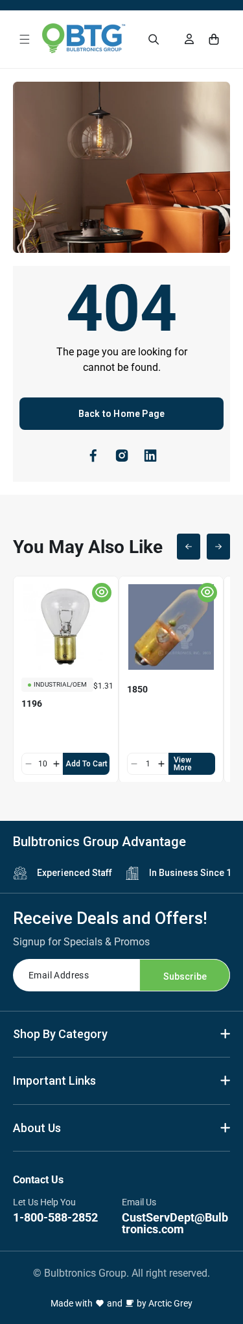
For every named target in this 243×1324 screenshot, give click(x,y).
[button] (24, 39)
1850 (137, 689)
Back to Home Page (121, 413)
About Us (37, 1128)
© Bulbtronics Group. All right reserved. (121, 1273)
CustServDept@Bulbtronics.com (175, 1223)
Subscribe (185, 976)
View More (183, 763)
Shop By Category (60, 1034)
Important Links (54, 1080)
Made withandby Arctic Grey (121, 1303)
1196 (31, 703)
